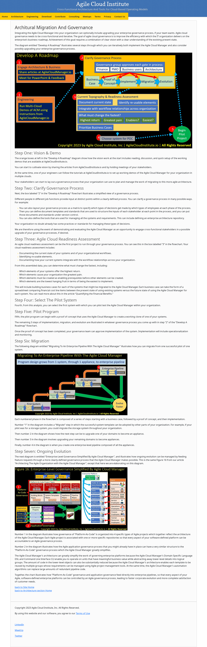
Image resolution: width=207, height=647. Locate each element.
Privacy (107, 16)
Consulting (74, 16)
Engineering (32, 16)
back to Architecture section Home (33, 590)
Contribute (60, 16)
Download (47, 16)
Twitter (18, 635)
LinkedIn (19, 624)
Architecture (17, 16)
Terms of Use (83, 613)
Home (5, 16)
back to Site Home (24, 587)
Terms (98, 16)
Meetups (87, 16)
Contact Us (119, 16)
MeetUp (19, 630)
